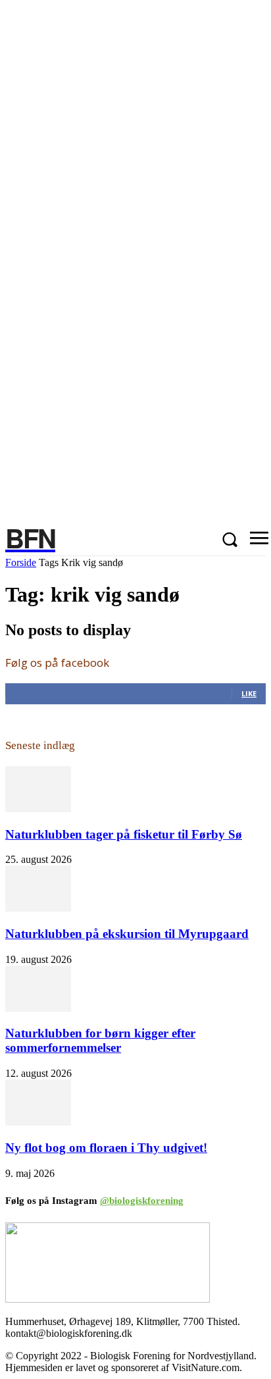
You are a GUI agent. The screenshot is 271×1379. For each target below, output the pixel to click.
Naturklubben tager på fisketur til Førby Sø (123, 834)
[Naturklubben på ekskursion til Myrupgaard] (38, 908)
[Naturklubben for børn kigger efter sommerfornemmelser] (38, 1008)
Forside (20, 562)
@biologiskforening (142, 1200)
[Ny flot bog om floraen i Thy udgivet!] (38, 1122)
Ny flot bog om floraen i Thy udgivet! (106, 1148)
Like (249, 693)
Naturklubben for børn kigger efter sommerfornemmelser (100, 1040)
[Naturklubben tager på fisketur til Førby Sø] (38, 808)
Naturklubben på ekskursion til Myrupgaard (127, 934)
